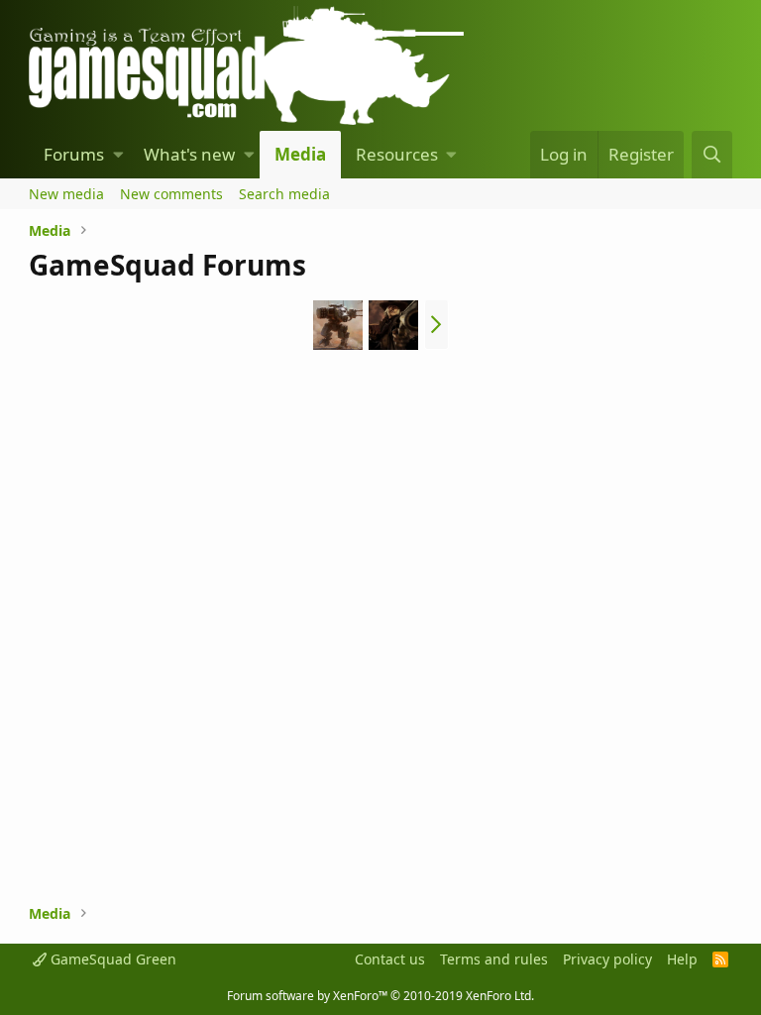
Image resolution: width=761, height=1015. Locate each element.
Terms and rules (494, 959)
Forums (74, 154)
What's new (189, 154)
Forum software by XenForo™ (380, 995)
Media (300, 154)
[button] (118, 154)
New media (66, 193)
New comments (171, 193)
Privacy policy (607, 959)
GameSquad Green (111, 959)
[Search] (711, 154)
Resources (397, 154)
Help (682, 959)
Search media (284, 193)
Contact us (390, 959)
